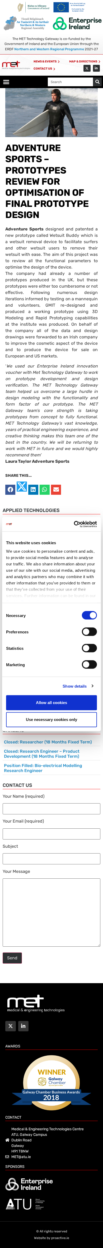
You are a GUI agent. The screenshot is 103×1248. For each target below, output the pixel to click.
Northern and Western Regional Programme (49, 49)
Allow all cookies (51, 702)
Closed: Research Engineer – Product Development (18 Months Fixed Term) (41, 754)
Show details (75, 686)
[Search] (97, 82)
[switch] (89, 632)
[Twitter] (86, 68)
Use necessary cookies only (51, 719)
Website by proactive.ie (51, 1238)
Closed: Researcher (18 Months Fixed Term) (48, 742)
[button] (6, 82)
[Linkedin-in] (96, 68)
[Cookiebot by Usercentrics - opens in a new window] (74, 524)
